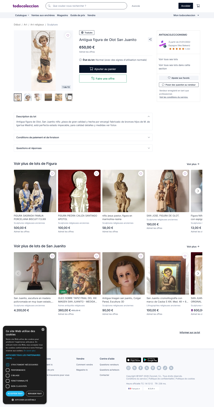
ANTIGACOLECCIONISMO (173, 34)
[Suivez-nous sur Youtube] (159, 368)
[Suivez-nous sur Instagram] (128, 368)
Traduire (88, 32)
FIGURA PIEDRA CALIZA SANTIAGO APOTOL (77, 217)
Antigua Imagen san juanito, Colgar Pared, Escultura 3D (121, 300)
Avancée (136, 6)
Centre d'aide (107, 358)
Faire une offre (105, 78)
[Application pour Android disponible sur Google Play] (150, 359)
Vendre (91, 15)
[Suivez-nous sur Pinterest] (153, 368)
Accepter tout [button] (15, 393)
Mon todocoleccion (184, 15)
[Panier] (198, 6)
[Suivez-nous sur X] (147, 368)
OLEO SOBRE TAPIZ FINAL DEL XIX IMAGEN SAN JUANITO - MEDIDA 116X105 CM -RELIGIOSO (77, 300)
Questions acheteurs (109, 370)
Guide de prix (77, 15)
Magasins (62, 15)
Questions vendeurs (109, 364)
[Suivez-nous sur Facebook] (140, 368)
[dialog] (25, 365)
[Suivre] (67, 35)
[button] (83, 116)
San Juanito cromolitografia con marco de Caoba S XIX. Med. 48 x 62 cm (167, 300)
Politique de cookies (185, 378)
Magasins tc (82, 370)
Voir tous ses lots (168, 59)
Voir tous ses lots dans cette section (174, 67)
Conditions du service (136, 378)
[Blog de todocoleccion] (171, 368)
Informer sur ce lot (190, 332)
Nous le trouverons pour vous (55, 375)
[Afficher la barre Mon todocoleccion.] (198, 15)
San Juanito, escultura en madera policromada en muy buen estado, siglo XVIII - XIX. (32, 300)
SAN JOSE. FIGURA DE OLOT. (163, 215)
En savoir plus (30, 350)
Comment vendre (84, 364)
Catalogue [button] (21, 15)
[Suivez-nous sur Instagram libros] (134, 368)
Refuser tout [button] (35, 393)
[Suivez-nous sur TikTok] (165, 368)
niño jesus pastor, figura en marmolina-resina (117, 217)
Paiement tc (47, 364)
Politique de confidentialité (161, 378)
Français (135, 389)
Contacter (104, 375)
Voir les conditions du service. (173, 97)
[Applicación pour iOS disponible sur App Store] (133, 359)
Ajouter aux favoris (180, 78)
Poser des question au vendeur (181, 84)
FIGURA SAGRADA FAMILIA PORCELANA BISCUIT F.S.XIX (30, 217)
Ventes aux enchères (43, 15)
